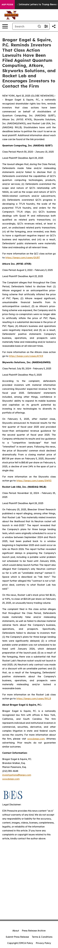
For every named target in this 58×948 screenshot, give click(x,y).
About (15, 930)
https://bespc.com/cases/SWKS (34, 480)
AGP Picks (7, 4)
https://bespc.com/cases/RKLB (33, 698)
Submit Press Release (17, 936)
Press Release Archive (34, 930)
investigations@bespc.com (16, 775)
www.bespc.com (11, 778)
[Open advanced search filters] (46, 26)
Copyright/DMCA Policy (20, 943)
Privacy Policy (43, 943)
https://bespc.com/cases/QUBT (22, 257)
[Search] (39, 26)
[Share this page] (54, 26)
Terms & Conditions (42, 936)
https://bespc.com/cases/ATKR (26, 356)
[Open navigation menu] (5, 26)
